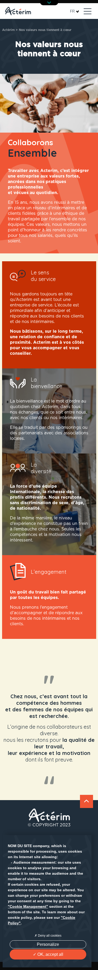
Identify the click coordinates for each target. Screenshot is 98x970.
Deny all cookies (49, 935)
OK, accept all (49, 954)
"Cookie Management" (28, 906)
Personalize (48, 944)
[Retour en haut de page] (86, 801)
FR (72, 11)
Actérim (8, 30)
